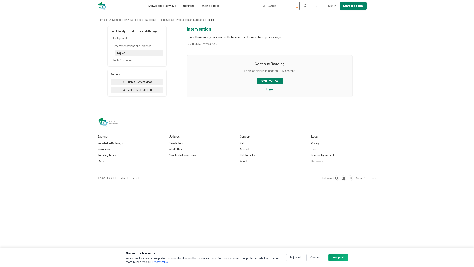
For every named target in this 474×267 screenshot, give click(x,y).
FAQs (101, 161)
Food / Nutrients (146, 19)
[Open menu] (372, 6)
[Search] (305, 6)
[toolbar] (297, 7)
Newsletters (176, 143)
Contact (244, 149)
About (243, 161)
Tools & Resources (123, 60)
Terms (315, 149)
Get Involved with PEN (139, 90)
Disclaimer (317, 161)
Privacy (315, 143)
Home (101, 19)
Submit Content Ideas (139, 81)
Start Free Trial (269, 81)
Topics (121, 53)
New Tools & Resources (182, 155)
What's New (175, 149)
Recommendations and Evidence (132, 45)
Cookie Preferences (366, 178)
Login (269, 89)
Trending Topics (209, 6)
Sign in (332, 5)
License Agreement (322, 155)
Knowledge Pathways (162, 6)
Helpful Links (247, 155)
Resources (188, 6)
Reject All (295, 257)
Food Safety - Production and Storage (182, 19)
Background (120, 38)
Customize (316, 257)
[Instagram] (350, 178)
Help (242, 143)
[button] (297, 7)
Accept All (338, 257)
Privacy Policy (160, 262)
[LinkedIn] (343, 178)
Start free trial (353, 6)
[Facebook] (336, 178)
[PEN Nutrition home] (102, 5)
